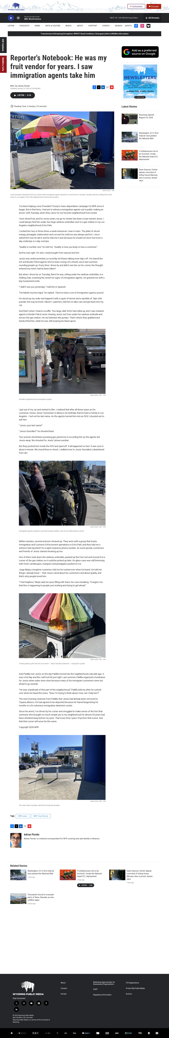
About (80, 26)
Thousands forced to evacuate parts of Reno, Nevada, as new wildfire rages (41, 897)
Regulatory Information (102, 995)
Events (106, 26)
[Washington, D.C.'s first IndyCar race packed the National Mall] (130, 137)
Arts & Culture (52, 26)
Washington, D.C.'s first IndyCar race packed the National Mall (148, 136)
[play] (11, 18)
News (37, 26)
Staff (95, 989)
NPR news (22, 816)
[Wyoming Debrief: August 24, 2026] (130, 119)
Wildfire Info (3, 64)
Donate (155, 6)
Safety (128, 26)
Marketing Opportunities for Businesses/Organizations (104, 983)
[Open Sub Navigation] (16, 26)
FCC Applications (132, 983)
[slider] (22, 18)
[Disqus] (84, 940)
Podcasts (24, 26)
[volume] (18, 18)
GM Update (3, 45)
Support (92, 26)
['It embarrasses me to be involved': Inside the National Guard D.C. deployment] (130, 155)
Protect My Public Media (135, 988)
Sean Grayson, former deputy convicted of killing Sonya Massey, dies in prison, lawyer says (148, 175)
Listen (11, 26)
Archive (129, 994)
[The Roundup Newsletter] (140, 81)
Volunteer (137, 6)
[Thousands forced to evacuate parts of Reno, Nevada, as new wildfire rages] (18, 898)
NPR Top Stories (41, 816)
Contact (64, 988)
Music (69, 26)
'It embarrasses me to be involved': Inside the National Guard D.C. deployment (89, 873)
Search (118, 26)
